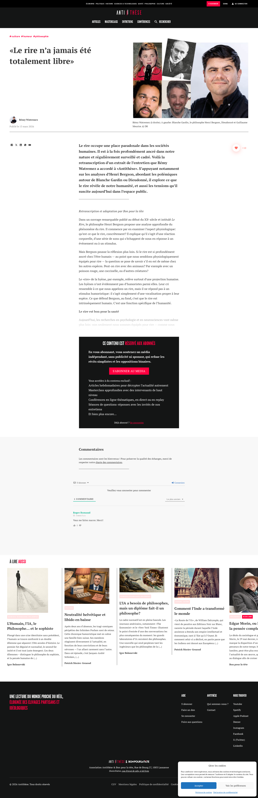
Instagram (238, 727)
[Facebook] (12, 145)
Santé (140, 4)
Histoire (109, 4)
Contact (211, 710)
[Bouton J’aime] (236, 148)
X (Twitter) (239, 739)
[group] (34, 617)
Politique (100, 4)
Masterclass (111, 22)
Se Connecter (241, 4)
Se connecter (137, 422)
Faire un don (188, 710)
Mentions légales (128, 784)
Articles (96, 22)
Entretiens (127, 22)
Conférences (143, 22)
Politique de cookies (203, 792)
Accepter (198, 785)
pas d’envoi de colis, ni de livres (135, 770)
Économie (90, 4)
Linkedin (238, 745)
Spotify (237, 710)
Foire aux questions (191, 722)
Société (168, 4)
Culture (160, 4)
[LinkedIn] (21, 145)
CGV (113, 784)
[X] (16, 145)
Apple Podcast (240, 716)
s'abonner (213, 4)
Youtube (237, 704)
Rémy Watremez (28, 119)
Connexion (179, 482)
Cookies (175, 784)
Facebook (238, 733)
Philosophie (150, 4)
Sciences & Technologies (125, 4)
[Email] (29, 145)
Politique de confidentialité (154, 784)
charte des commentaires (109, 462)
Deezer (237, 722)
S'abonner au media (129, 371)
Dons (225, 4)
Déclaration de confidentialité (225, 792)
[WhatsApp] (25, 145)
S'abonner (186, 704)
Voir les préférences (236, 785)
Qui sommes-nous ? (217, 704)
